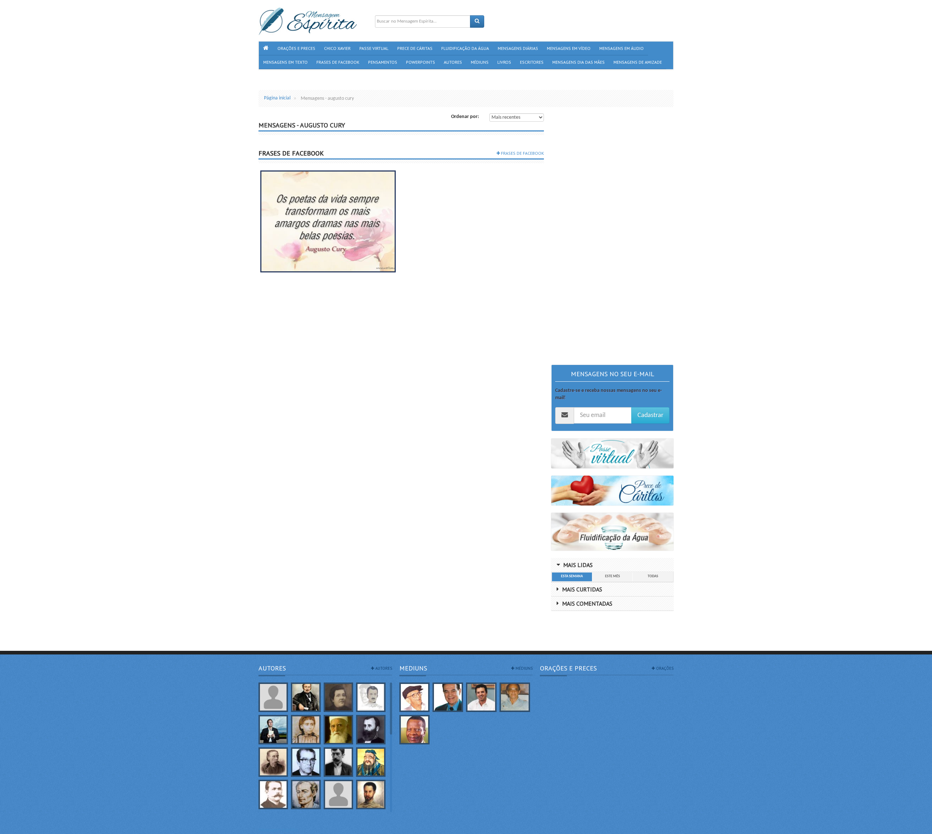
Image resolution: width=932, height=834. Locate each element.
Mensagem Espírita (278, 830)
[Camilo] (273, 762)
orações (664, 668)
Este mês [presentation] (612, 576)
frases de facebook (522, 153)
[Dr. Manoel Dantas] (273, 794)
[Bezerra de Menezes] (371, 729)
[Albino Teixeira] (273, 697)
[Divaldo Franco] (448, 697)
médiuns (523, 668)
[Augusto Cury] (273, 729)
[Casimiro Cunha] (338, 762)
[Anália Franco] (338, 697)
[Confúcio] (371, 762)
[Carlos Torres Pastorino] (305, 762)
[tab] (572, 577)
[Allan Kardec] (305, 697)
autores (383, 668)
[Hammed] (371, 794)
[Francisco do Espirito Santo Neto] (481, 697)
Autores (272, 668)
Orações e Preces (568, 668)
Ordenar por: (465, 116)
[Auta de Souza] (305, 729)
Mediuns (413, 668)
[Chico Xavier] (415, 697)
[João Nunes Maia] (515, 697)
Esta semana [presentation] (572, 576)
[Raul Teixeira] (415, 729)
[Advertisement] (612, 231)
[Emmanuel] (305, 794)
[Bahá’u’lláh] (338, 729)
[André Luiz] (371, 697)
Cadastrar (650, 415)
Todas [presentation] (653, 576)
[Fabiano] (338, 794)
